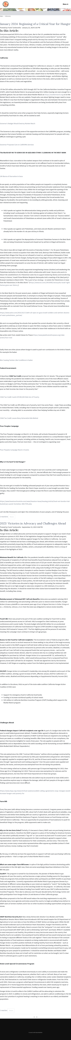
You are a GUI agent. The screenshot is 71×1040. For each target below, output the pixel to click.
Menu (65, 4)
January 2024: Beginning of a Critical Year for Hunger (35, 24)
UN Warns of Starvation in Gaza (11, 176)
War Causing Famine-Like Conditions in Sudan (16, 360)
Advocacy (8, 16)
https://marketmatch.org (54, 94)
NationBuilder (39, 1032)
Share (12, 517)
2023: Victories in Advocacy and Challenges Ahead (33, 523)
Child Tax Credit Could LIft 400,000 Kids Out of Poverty (19, 397)
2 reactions (4, 516)
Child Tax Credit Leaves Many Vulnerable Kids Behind (19, 418)
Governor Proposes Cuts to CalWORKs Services (17, 145)
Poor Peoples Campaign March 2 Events (14, 450)
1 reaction (4, 1010)
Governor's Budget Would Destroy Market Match (17, 123)
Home (1, 16)
